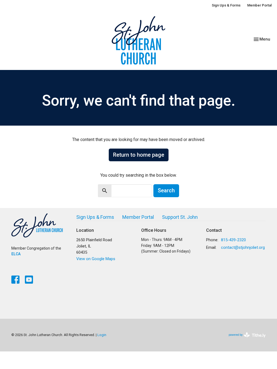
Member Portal (259, 5)
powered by (244, 339)
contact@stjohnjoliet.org (243, 247)
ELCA (16, 254)
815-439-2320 (233, 239)
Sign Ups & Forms (226, 5)
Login (101, 335)
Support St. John (180, 217)
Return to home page (138, 155)
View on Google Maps (95, 258)
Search (166, 190)
